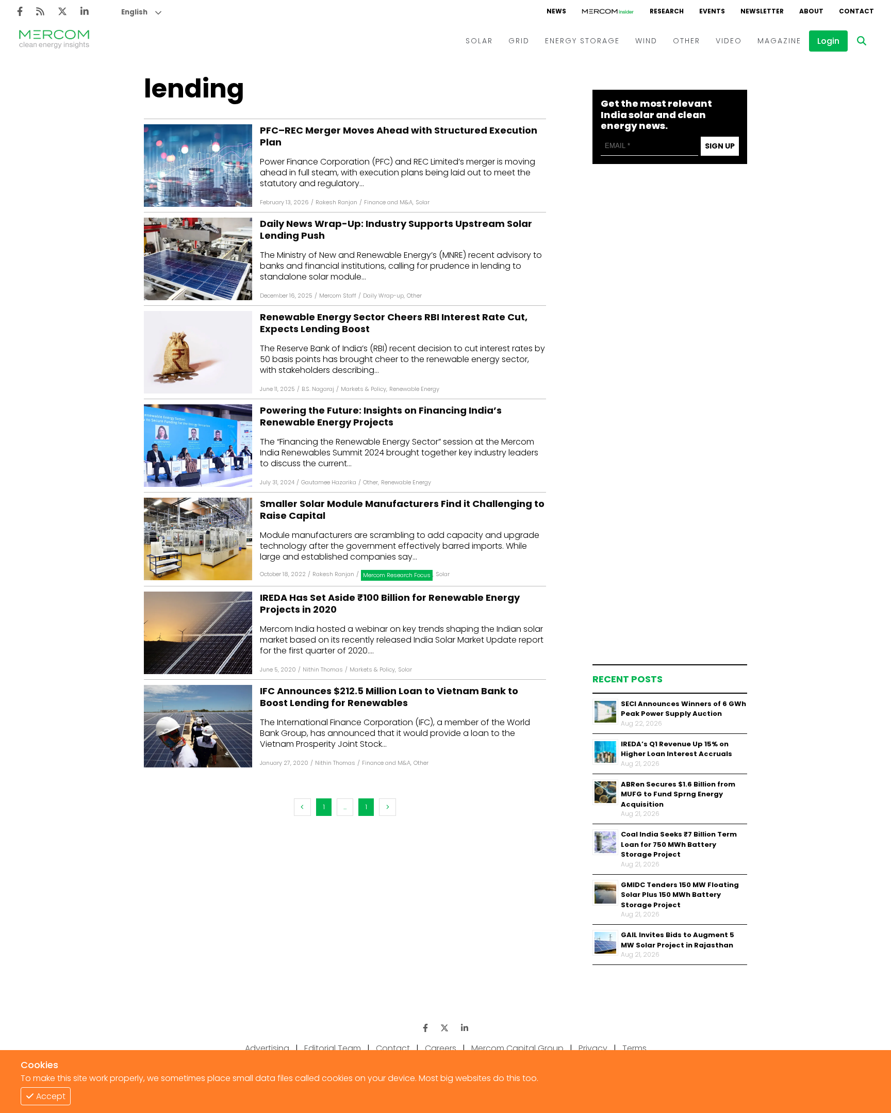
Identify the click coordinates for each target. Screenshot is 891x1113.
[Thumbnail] (605, 712)
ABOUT (811, 11)
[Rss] (40, 11)
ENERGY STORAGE (582, 41)
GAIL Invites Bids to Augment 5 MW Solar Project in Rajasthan (677, 940)
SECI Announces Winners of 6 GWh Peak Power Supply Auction (683, 709)
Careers (440, 1048)
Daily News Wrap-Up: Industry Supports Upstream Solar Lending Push (396, 230)
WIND (646, 41)
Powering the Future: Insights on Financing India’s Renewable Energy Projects (381, 416)
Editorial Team (332, 1048)
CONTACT (856, 11)
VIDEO (729, 41)
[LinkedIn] (84, 11)
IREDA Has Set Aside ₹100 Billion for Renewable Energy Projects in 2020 (390, 604)
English (134, 12)
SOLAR (479, 41)
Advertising (267, 1048)
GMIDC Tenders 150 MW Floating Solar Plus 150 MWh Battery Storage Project (680, 895)
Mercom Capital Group (517, 1048)
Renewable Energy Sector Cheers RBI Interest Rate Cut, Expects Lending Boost (393, 323)
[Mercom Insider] (608, 11)
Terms (634, 1048)
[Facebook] (19, 11)
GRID (519, 41)
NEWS (556, 11)
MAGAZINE (779, 41)
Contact (393, 1048)
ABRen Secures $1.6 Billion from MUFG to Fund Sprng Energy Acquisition (678, 794)
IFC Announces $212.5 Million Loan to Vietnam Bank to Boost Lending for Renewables (389, 697)
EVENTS (712, 11)
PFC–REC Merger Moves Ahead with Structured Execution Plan (398, 136)
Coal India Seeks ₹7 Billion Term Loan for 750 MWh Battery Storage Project (679, 844)
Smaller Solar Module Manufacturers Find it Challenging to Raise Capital (402, 510)
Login (828, 41)
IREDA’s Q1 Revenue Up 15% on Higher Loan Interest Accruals (676, 749)
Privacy (593, 1048)
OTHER (686, 41)
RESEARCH (667, 11)
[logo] (54, 41)
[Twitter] (62, 11)
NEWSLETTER (762, 11)
